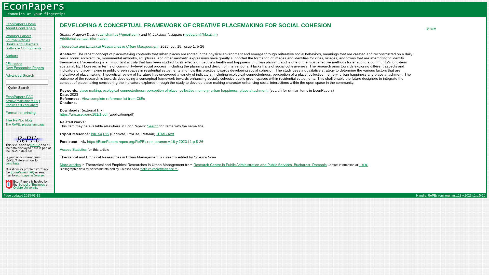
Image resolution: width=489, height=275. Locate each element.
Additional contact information (83, 38)
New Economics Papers (25, 68)
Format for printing (21, 113)
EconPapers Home (21, 24)
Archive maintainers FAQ (23, 101)
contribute (12, 163)
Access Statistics (73, 149)
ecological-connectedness (124, 90)
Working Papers (18, 36)
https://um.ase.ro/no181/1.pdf (83, 114)
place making (90, 90)
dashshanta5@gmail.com (118, 34)
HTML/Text (165, 134)
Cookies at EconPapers (22, 105)
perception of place (162, 90)
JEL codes (14, 64)
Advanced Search (20, 75)
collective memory (194, 90)
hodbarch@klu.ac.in (200, 34)
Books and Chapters (22, 44)
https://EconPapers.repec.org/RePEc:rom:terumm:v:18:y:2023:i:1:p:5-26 (145, 142)
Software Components (24, 48)
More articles (70, 165)
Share (431, 28)
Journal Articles (18, 40)
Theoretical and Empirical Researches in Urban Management (109, 46)
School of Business (31, 184)
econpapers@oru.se (30, 175)
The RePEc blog (19, 120)
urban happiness (224, 90)
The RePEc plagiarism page (25, 124)
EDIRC (363, 165)
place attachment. (254, 90)
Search (152, 126)
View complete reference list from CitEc (113, 99)
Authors (12, 56)
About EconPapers (21, 28)
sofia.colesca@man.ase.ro (159, 169)
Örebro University (25, 187)
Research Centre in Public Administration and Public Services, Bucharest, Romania (260, 165)
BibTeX (96, 134)
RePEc (35, 145)
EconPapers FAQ (19, 97)
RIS (106, 134)
